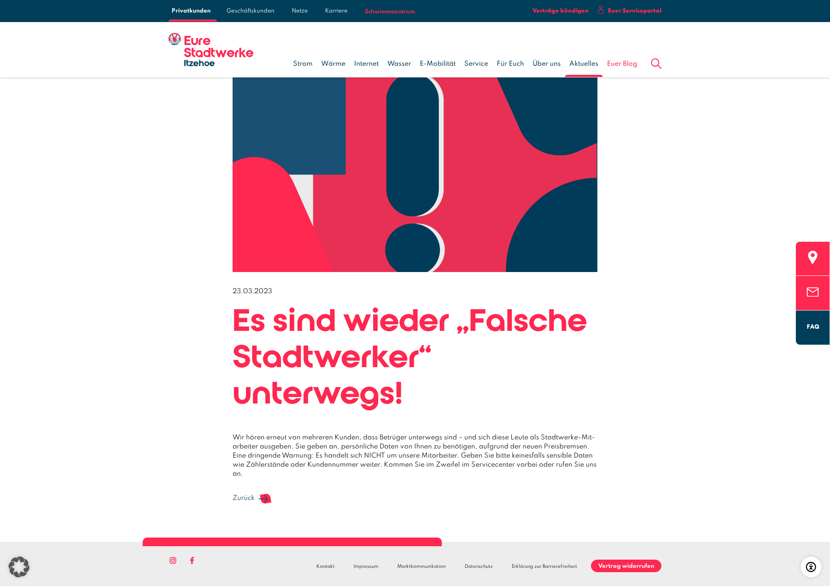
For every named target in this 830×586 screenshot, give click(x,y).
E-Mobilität (438, 64)
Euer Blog (622, 64)
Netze (300, 11)
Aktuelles (583, 64)
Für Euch (510, 64)
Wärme (333, 64)
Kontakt (325, 566)
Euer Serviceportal (634, 11)
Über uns (547, 64)
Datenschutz (479, 566)
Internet (366, 64)
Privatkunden (191, 11)
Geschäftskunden (251, 11)
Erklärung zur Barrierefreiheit (544, 566)
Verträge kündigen (561, 11)
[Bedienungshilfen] (811, 567)
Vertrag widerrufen (626, 566)
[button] (656, 62)
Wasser (399, 64)
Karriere (336, 11)
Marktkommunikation (421, 566)
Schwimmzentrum (390, 12)
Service (476, 64)
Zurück (244, 498)
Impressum (366, 566)
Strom (303, 64)
